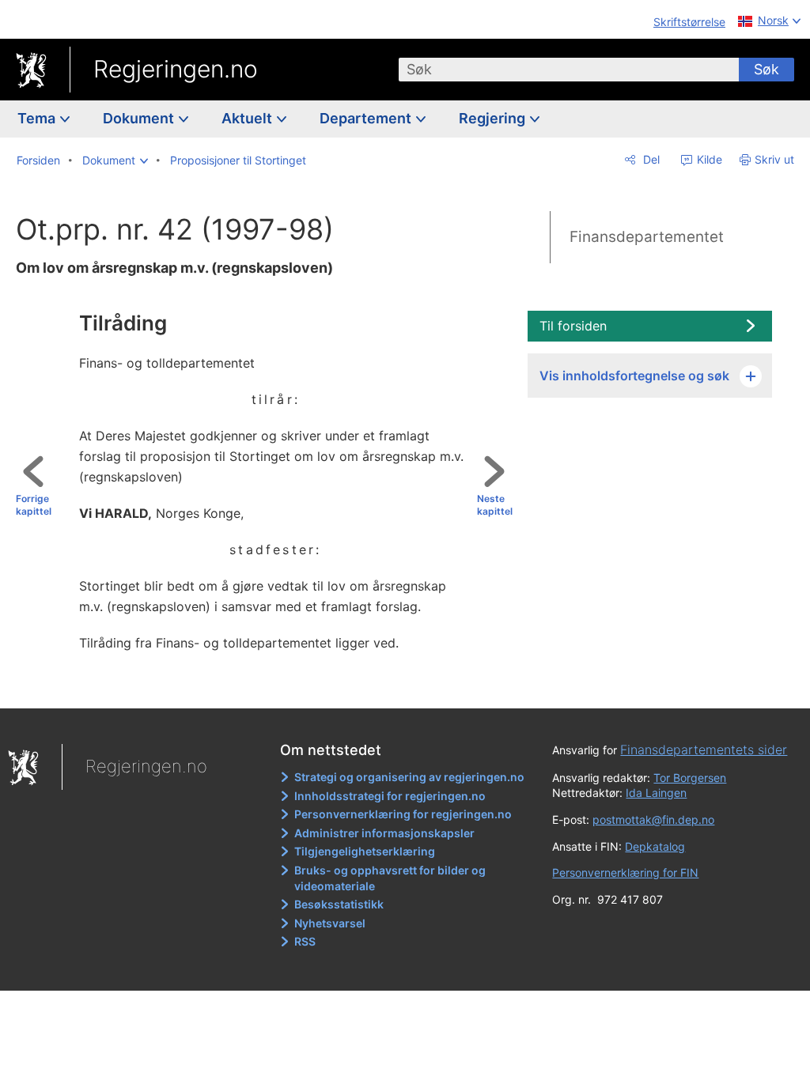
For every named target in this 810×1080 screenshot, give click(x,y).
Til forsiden (573, 326)
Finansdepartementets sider (703, 749)
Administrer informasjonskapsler (384, 833)
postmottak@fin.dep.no (653, 819)
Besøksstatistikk (339, 904)
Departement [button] (367, 118)
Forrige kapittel (33, 505)
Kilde (708, 159)
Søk (766, 69)
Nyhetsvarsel (329, 923)
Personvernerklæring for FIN (625, 872)
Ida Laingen (656, 792)
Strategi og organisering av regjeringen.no (409, 777)
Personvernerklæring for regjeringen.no (403, 814)
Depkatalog (655, 846)
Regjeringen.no (175, 69)
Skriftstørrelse (689, 21)
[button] (115, 160)
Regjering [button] (493, 118)
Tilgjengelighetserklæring (364, 851)
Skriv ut (774, 159)
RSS (305, 941)
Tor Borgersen (689, 777)
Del (650, 159)
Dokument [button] (140, 118)
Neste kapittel (495, 505)
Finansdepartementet (647, 237)
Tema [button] (38, 118)
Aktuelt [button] (248, 118)
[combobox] (569, 69)
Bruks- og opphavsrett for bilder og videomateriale (390, 878)
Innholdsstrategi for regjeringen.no (390, 795)
